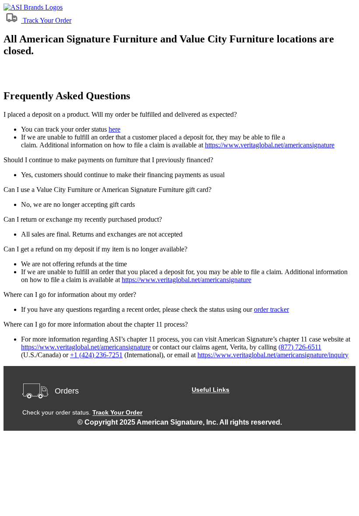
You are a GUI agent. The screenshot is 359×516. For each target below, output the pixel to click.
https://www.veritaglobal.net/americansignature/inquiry (272, 355)
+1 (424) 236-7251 (96, 355)
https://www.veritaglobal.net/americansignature (269, 145)
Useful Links (210, 389)
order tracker (271, 309)
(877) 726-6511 (299, 347)
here (114, 129)
